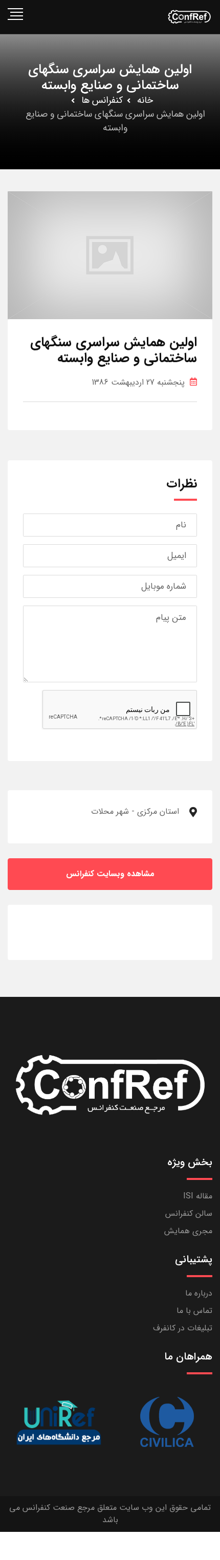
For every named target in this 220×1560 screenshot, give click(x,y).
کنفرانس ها (102, 100)
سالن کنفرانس (188, 1213)
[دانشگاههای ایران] (58, 1422)
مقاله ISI (197, 1196)
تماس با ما (194, 1310)
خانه (145, 100)
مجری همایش (188, 1230)
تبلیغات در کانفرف (182, 1328)
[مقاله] (166, 1422)
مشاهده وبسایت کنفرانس (110, 873)
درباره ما (198, 1293)
